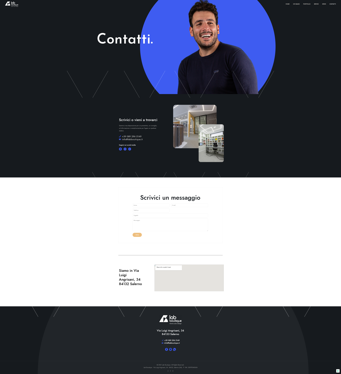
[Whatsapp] (129, 149)
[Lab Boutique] (11, 4)
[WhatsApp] (168, 371)
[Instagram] (125, 149)
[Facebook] (120, 149)
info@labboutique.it (172, 343)
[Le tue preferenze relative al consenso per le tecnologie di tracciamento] (338, 371)
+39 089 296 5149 (172, 340)
